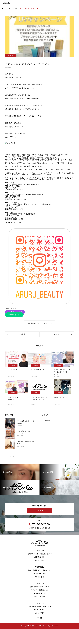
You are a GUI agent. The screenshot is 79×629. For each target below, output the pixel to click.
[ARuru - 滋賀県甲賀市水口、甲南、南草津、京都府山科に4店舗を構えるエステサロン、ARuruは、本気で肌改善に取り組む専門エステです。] (6, 3)
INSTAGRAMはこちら (13, 222)
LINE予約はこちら (14, 315)
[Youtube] (41, 618)
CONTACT (39, 510)
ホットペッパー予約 (15, 312)
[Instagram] (38, 618)
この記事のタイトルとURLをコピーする (39, 323)
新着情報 (10, 55)
